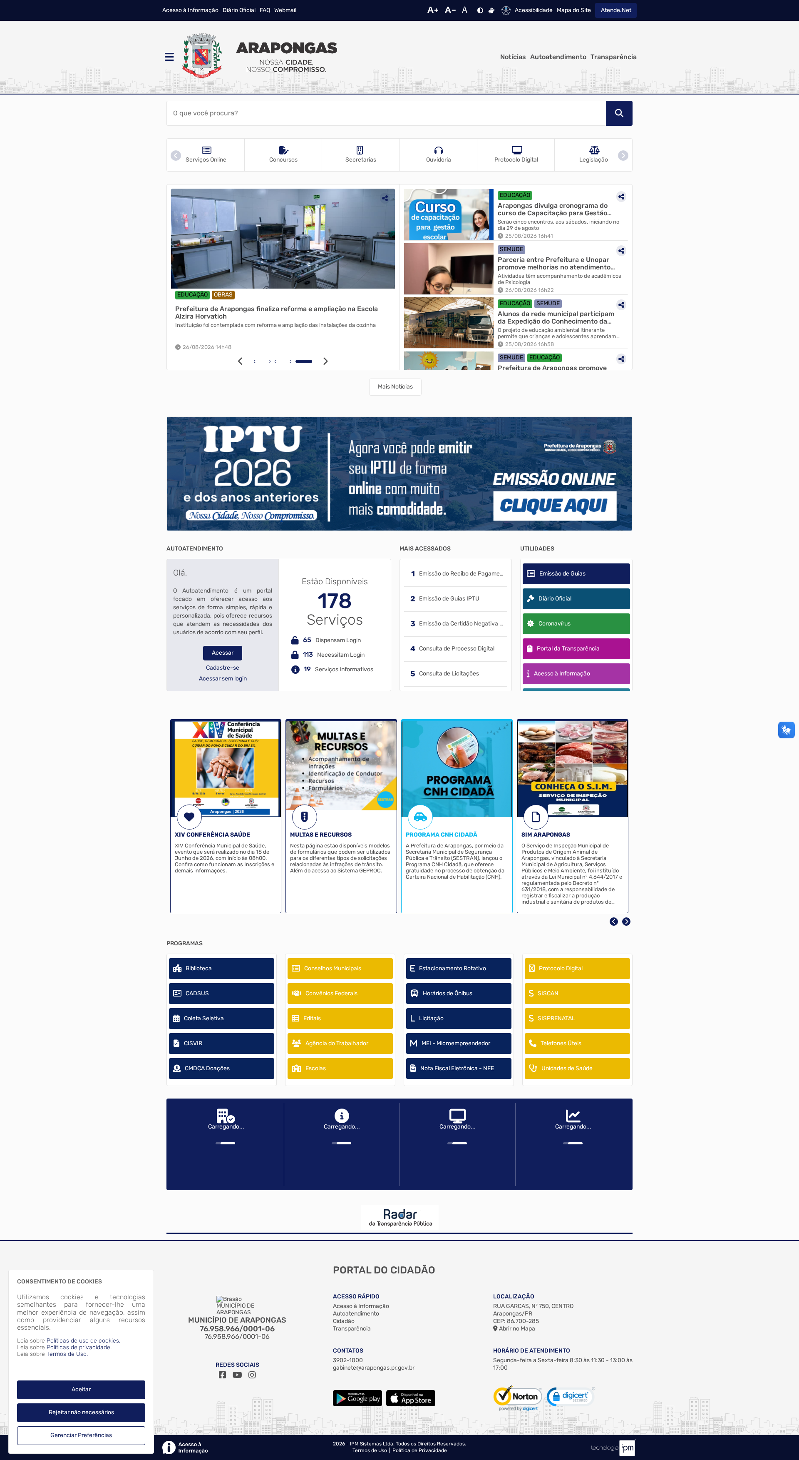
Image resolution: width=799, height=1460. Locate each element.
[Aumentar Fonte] (433, 10)
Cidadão (344, 1321)
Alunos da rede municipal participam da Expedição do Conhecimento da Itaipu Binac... (556, 317)
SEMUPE (194, 294)
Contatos (348, 1350)
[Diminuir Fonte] (450, 10)
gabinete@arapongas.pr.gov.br (373, 1367)
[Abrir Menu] (168, 57)
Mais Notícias (395, 386)
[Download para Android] (357, 1404)
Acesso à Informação (190, 10)
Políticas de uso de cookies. (83, 1340)
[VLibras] (491, 10)
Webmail (285, 10)
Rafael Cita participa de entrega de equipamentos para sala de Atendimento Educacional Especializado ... (280, 312)
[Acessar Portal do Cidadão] (258, 57)
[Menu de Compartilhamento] (391, 198)
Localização (513, 1296)
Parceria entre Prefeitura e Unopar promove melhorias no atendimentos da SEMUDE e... (556, 263)
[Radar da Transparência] (399, 1217)
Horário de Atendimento (531, 1350)
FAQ (265, 10)
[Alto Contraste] (480, 10)
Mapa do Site (574, 10)
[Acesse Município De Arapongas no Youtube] (237, 1375)
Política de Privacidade (419, 1450)
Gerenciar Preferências (81, 1435)
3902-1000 (348, 1360)
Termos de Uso (369, 1450)
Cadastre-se (222, 668)
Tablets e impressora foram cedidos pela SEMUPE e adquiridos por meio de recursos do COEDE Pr (285, 328)
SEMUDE (511, 249)
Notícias (513, 57)
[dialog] (81, 1362)
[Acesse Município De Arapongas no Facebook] (222, 1375)
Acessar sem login (223, 678)
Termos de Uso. (67, 1354)
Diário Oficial (239, 10)
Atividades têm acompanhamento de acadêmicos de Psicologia (559, 279)
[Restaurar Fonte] (467, 10)
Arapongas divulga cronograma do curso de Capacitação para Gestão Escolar (553, 209)
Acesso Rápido (356, 1296)
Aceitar (81, 1389)
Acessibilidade (534, 10)
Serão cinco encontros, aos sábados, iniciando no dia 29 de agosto (558, 225)
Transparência (614, 57)
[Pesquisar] (619, 113)
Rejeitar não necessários (81, 1412)
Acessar (222, 652)
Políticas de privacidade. (79, 1347)
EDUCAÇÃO (227, 294)
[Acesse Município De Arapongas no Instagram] (252, 1375)
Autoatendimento (558, 57)
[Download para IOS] (410, 1404)
